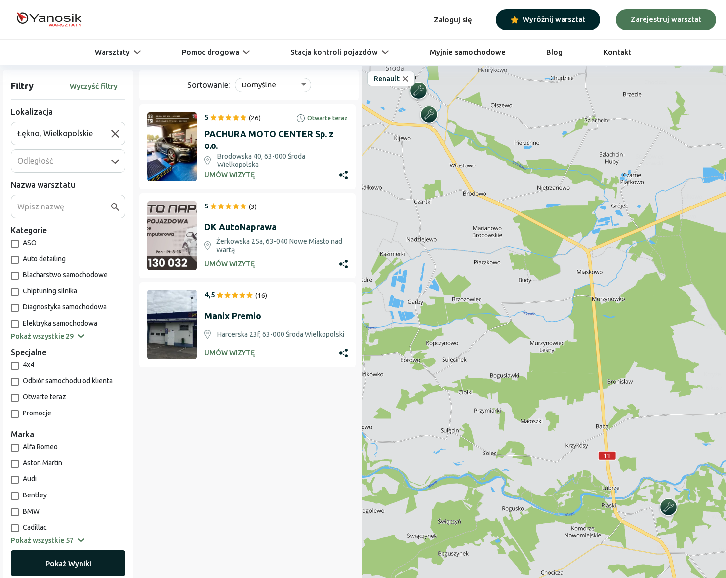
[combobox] (64, 133)
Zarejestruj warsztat (666, 19)
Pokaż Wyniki (68, 563)
